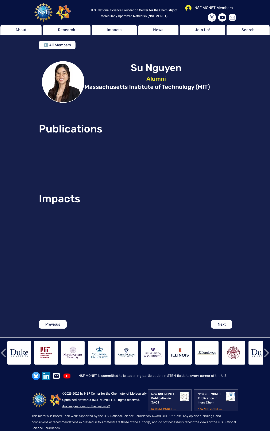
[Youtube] (222, 17)
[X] (212, 17)
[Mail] (232, 17)
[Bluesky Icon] (36, 376)
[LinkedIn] (46, 376)
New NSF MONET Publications (163, 409)
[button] (21, 30)
